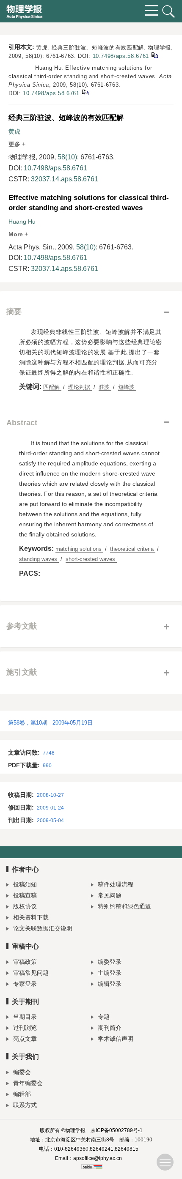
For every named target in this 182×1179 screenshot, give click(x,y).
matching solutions (79, 549)
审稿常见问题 (31, 972)
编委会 (22, 1072)
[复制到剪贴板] (154, 55)
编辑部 (22, 1094)
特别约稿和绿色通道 (124, 906)
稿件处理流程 (115, 884)
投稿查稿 (25, 895)
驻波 (105, 387)
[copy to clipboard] (85, 92)
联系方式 (25, 1105)
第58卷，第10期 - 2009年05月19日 (50, 722)
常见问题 (109, 895)
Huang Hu (22, 221)
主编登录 (109, 972)
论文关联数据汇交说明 (42, 928)
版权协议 (25, 906)
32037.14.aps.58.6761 (64, 179)
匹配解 (52, 387)
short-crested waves (91, 559)
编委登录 (109, 961)
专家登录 (25, 983)
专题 (104, 1016)
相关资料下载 (31, 917)
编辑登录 (109, 983)
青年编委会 (28, 1083)
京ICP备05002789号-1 (117, 1130)
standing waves (39, 559)
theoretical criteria (132, 549)
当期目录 (25, 1016)
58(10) (67, 157)
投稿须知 (25, 884)
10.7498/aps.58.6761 (121, 56)
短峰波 (127, 387)
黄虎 (14, 131)
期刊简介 (109, 1027)
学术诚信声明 (115, 1038)
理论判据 (80, 387)
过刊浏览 (25, 1027)
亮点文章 (25, 1038)
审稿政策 (25, 961)
